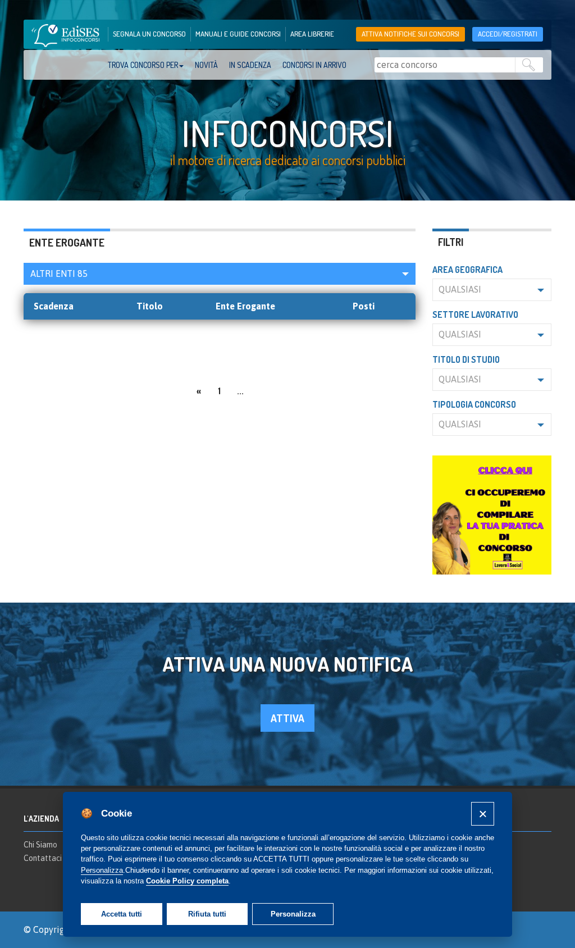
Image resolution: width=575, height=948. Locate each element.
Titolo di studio (466, 359)
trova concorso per (143, 65)
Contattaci (43, 858)
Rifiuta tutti (207, 914)
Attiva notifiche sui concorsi (410, 33)
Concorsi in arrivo (314, 65)
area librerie (312, 33)
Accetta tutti (121, 914)
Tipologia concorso (474, 404)
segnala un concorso (149, 33)
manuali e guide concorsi (238, 33)
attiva (287, 718)
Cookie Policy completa (187, 881)
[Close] (482, 813)
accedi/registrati (507, 33)
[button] (220, 274)
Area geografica (467, 269)
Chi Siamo (40, 844)
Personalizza (293, 914)
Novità (206, 65)
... (240, 390)
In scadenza (250, 65)
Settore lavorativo (475, 314)
